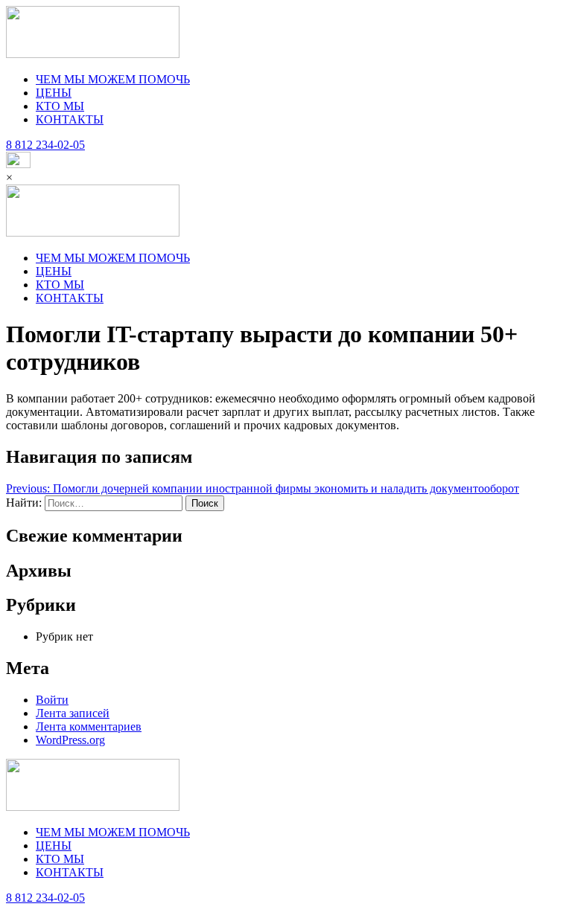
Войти (52, 699)
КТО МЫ (60, 106)
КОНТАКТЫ (70, 119)
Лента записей (72, 713)
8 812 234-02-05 (45, 897)
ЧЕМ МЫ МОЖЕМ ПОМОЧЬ (113, 79)
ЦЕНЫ (54, 92)
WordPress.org (70, 740)
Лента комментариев (89, 726)
